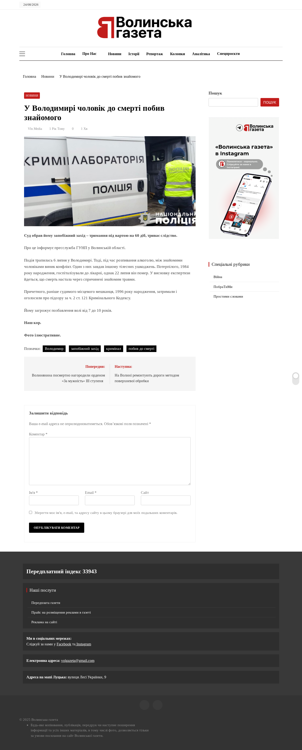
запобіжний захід (85, 349)
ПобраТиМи (223, 287)
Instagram (83, 644)
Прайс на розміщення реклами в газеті (61, 612)
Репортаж (154, 54)
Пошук (215, 93)
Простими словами (228, 296)
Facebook (64, 644)
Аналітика (201, 54)
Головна (67, 54)
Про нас (89, 54)
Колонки (177, 54)
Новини (114, 54)
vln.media (35, 129)
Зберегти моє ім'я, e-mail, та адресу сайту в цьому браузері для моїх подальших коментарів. (105, 513)
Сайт (145, 493)
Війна (218, 277)
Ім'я (33, 493)
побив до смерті (141, 349)
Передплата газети (45, 603)
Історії (133, 54)
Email (90, 493)
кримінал (113, 349)
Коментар (38, 434)
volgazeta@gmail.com (77, 661)
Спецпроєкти (228, 54)
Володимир (54, 349)
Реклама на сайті (44, 622)
